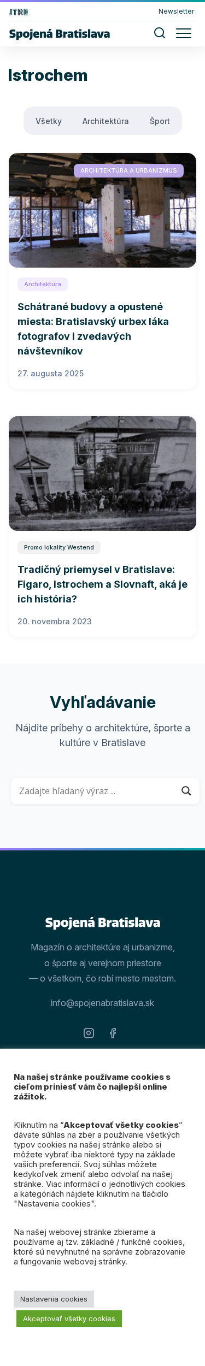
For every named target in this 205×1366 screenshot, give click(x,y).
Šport (160, 121)
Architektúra (106, 121)
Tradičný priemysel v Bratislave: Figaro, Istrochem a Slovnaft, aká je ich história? (102, 584)
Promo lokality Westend (59, 547)
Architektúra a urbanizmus (128, 170)
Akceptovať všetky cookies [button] (69, 1318)
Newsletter (176, 11)
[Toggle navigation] (182, 32)
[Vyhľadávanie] (159, 35)
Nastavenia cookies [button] (53, 1298)
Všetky (49, 121)
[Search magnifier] (186, 791)
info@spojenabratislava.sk (102, 1002)
